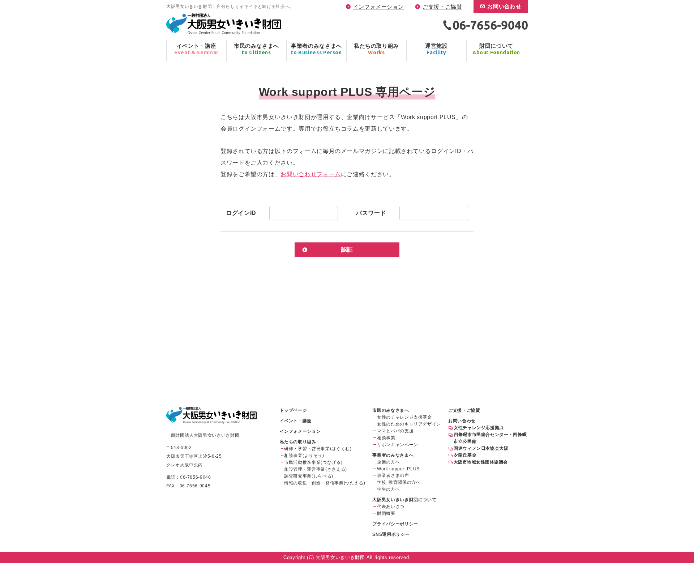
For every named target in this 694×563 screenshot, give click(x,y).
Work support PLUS (398, 468)
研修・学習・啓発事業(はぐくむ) (317, 448)
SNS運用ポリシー (391, 534)
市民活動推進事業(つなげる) (313, 462)
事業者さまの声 (393, 475)
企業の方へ (388, 462)
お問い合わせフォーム (310, 174)
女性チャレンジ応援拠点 (479, 427)
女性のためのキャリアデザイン (409, 424)
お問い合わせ (504, 6)
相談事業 (386, 437)
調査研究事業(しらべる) (308, 476)
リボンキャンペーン (397, 444)
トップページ (293, 410)
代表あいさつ (390, 506)
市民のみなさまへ (390, 410)
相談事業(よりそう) (304, 455)
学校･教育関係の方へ (398, 482)
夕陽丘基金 (465, 455)
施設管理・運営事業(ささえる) (315, 469)
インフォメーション (378, 7)
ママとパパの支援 (395, 430)
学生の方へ (388, 489)
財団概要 (386, 513)
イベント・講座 (296, 420)
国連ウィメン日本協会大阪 (481, 448)
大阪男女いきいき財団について (404, 499)
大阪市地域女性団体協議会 (481, 462)
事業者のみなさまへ (393, 455)
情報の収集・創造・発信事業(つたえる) (324, 483)
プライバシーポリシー (395, 523)
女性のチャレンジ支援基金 (404, 417)
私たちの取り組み (298, 441)
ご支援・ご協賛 (442, 7)
